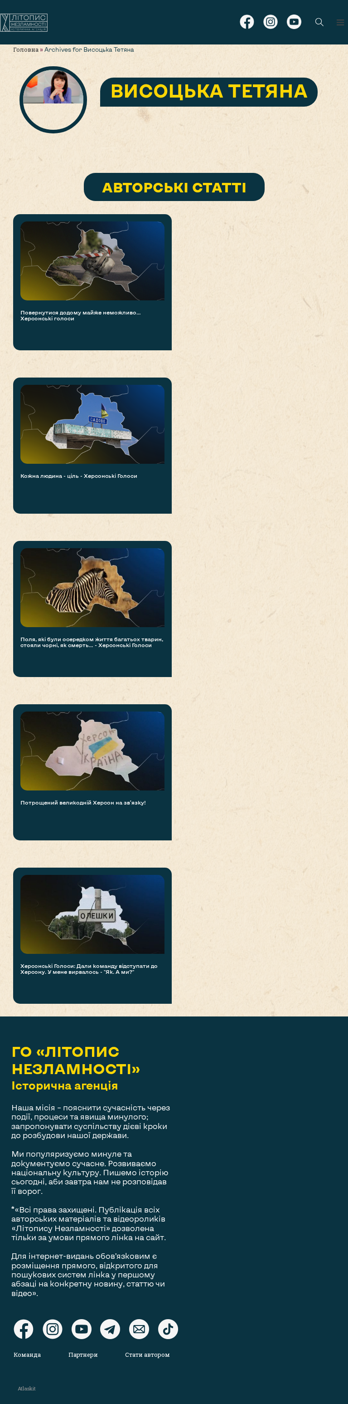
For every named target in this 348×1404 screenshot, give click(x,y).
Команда (27, 1354)
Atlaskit (27, 1388)
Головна (26, 49)
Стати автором (147, 1354)
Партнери (83, 1354)
